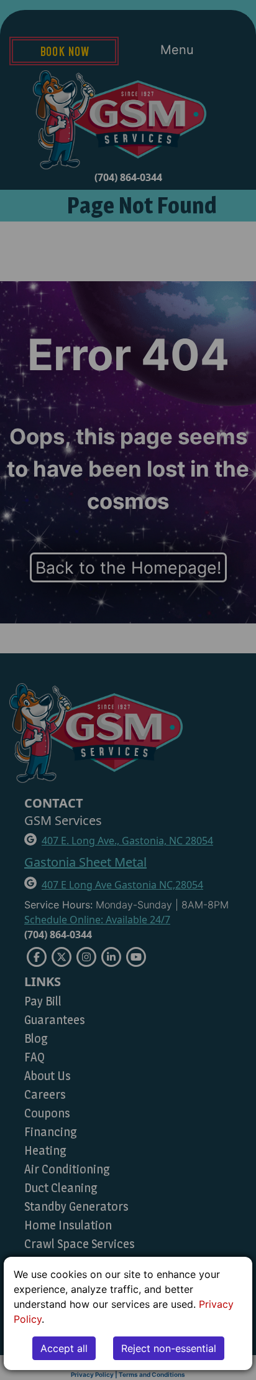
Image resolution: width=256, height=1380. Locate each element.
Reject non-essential (168, 1348)
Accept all (64, 1348)
